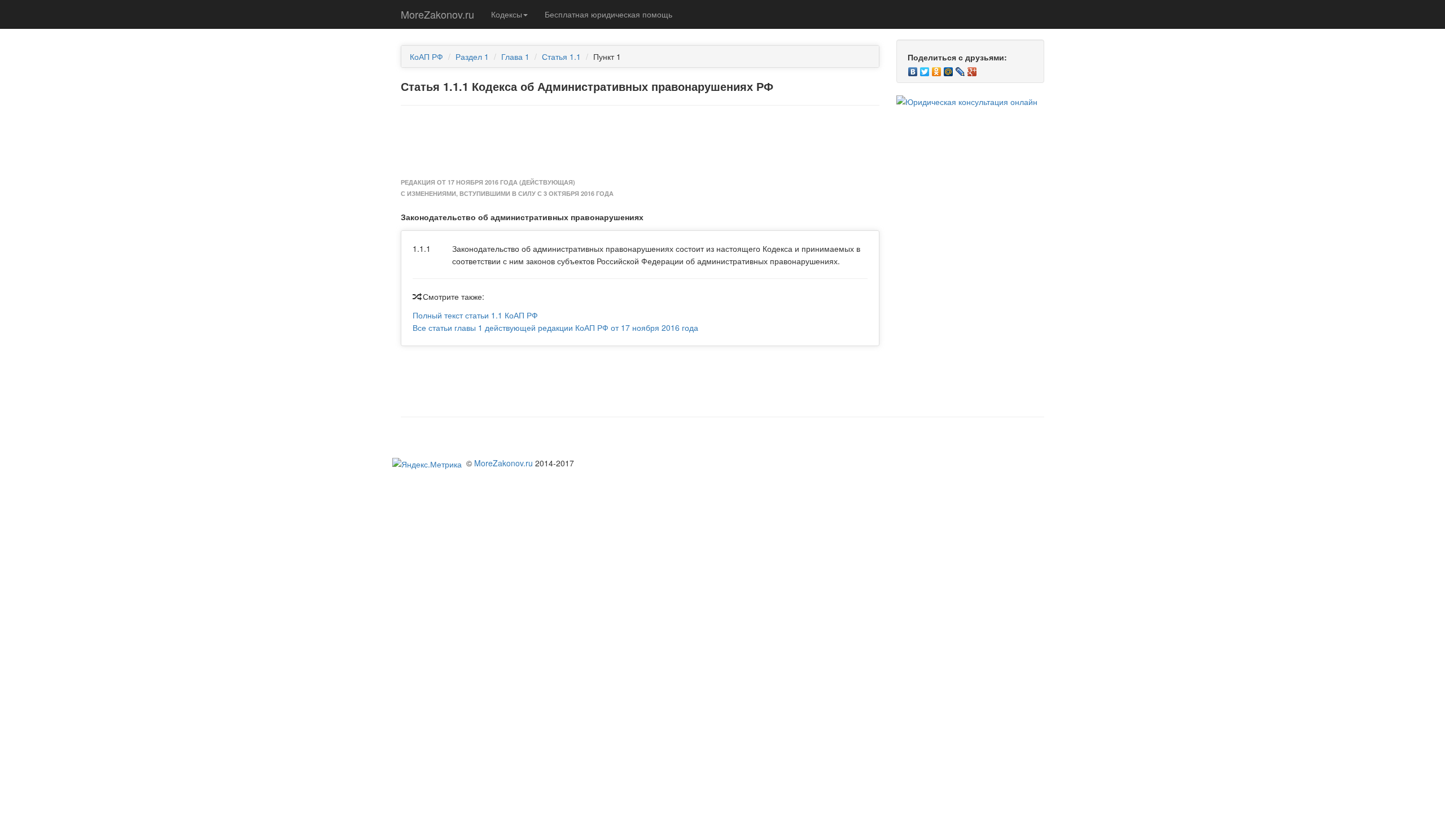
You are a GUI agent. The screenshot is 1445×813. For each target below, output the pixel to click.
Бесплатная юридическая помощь (608, 14)
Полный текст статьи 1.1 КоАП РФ (475, 315)
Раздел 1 (472, 56)
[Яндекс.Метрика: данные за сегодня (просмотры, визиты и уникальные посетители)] (427, 464)
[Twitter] (925, 68)
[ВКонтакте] (913, 68)
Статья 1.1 (561, 56)
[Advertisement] (640, 142)
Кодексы (506, 14)
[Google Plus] (972, 68)
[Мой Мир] (948, 68)
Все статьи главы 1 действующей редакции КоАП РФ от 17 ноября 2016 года (555, 327)
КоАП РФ (426, 56)
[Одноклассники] (937, 68)
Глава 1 (515, 56)
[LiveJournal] (960, 68)
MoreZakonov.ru (437, 14)
